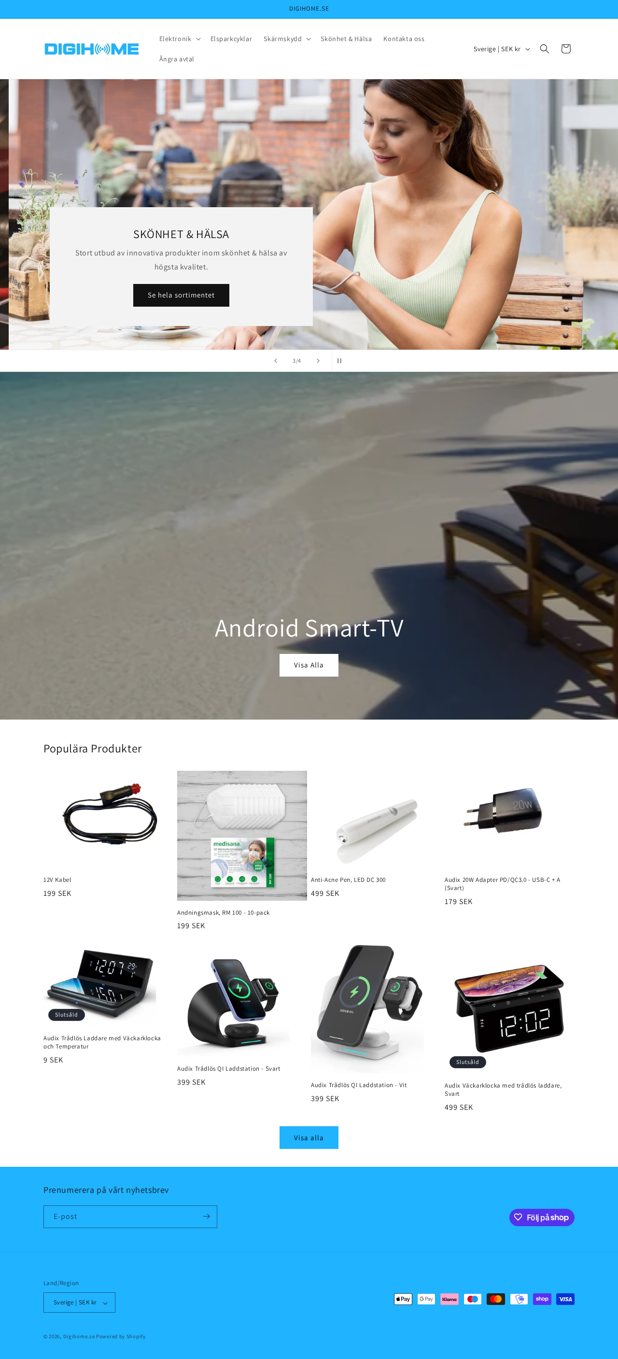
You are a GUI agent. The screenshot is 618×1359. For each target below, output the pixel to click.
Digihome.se (79, 1336)
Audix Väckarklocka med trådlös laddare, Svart (503, 1090)
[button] (179, 38)
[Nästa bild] (318, 360)
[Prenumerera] (206, 1216)
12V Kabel (57, 880)
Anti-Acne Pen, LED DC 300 (348, 880)
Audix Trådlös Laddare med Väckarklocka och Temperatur (102, 1042)
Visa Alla (309, 664)
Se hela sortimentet (175, 294)
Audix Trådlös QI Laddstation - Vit (359, 1085)
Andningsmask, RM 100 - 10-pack (223, 913)
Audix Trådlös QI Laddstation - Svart (229, 1069)
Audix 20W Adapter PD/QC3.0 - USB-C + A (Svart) (503, 884)
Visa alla (309, 1137)
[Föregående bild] (275, 360)
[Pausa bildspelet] (342, 360)
